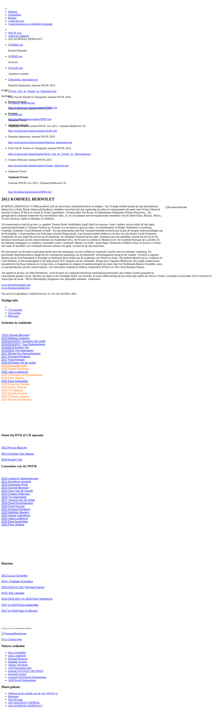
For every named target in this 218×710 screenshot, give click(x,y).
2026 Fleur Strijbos (12, 524)
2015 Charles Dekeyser (15, 493)
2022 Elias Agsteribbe (14, 381)
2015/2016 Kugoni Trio (15, 347)
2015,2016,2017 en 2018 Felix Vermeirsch (27, 598)
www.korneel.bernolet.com (16, 284)
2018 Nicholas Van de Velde (18, 362)
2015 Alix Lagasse (12, 593)
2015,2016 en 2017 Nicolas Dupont (22, 587)
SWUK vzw (15, 32)
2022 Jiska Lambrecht (14, 372)
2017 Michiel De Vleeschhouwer (21, 353)
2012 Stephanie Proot (14, 484)
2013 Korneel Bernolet (15, 487)
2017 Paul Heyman (13, 359)
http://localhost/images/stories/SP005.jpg (29, 119)
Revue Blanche (14, 447)
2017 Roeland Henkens (15, 356)
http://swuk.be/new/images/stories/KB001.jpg (32, 107)
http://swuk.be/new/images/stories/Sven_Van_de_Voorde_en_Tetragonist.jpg (49, 154)
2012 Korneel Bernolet (15, 335)
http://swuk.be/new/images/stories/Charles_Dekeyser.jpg (38, 165)
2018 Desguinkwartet (14, 365)
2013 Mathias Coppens (15, 338)
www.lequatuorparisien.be (15, 287)
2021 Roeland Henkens (15, 509)
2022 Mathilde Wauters (15, 512)
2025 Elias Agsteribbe (14, 521)
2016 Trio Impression (14, 497)
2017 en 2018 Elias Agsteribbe (19, 605)
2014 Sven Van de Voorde (17, 490)
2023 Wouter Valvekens (15, 515)
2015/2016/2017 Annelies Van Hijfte (23, 341)
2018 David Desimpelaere (17, 503)
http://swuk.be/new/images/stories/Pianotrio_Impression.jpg (40, 142)
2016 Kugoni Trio (11, 459)
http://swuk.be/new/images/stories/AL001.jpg (32, 130)
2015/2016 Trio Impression (17, 350)
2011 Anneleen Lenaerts (16, 481)
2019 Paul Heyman (13, 506)
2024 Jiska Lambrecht (14, 518)
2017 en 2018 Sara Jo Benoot (19, 610)
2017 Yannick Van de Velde (18, 500)
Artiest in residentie (18, 35)
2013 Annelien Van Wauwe (17, 453)
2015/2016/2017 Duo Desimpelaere (23, 344)
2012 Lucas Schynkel (14, 575)
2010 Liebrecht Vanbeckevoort (19, 478)
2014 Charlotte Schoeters (17, 581)
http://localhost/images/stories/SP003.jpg (29, 191)
